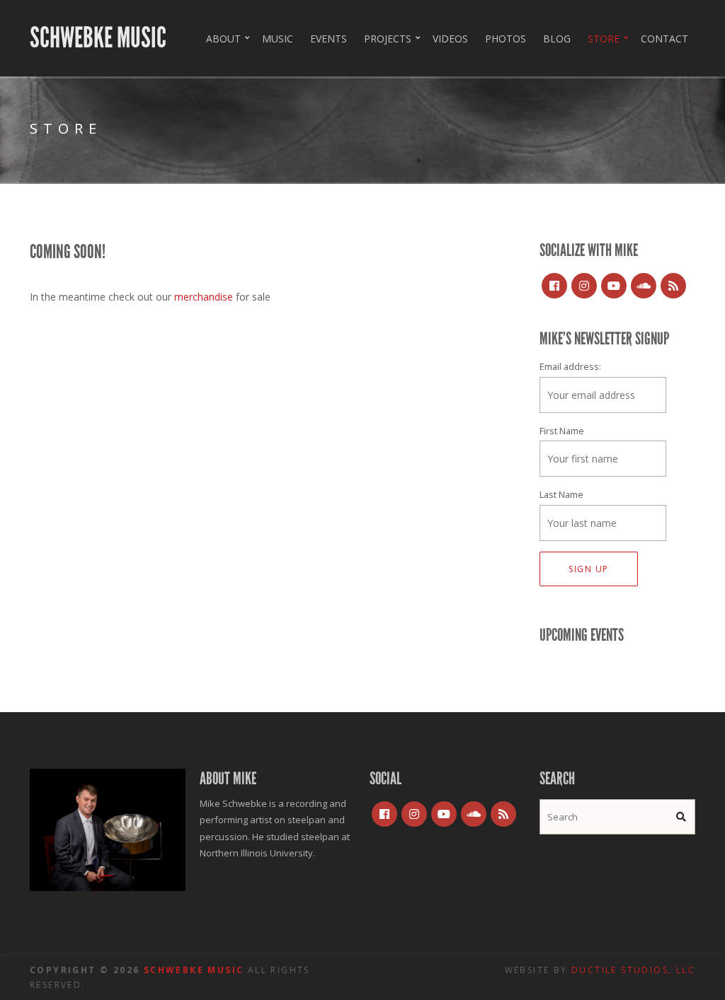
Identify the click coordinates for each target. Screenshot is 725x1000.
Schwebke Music (98, 38)
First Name (562, 431)
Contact (664, 38)
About (223, 38)
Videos (450, 38)
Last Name (561, 495)
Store (604, 38)
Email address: (570, 367)
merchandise (205, 296)
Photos (505, 38)
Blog (557, 38)
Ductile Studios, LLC (633, 970)
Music (277, 38)
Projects (387, 38)
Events (328, 38)
